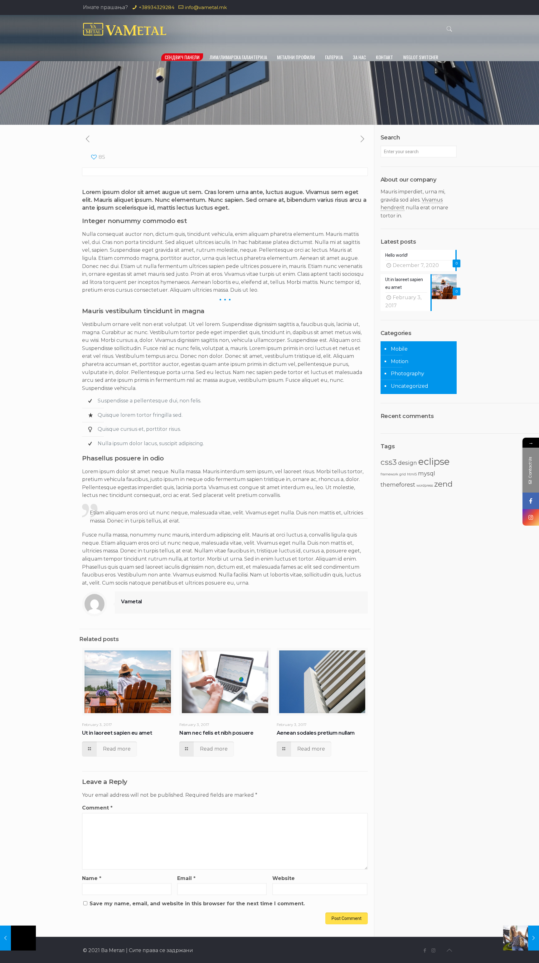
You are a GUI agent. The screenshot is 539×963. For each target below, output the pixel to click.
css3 (389, 462)
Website (283, 878)
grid (402, 474)
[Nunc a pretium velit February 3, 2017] (18, 938)
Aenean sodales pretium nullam (316, 733)
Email (186, 878)
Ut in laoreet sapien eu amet (117, 733)
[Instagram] (433, 950)
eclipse (434, 461)
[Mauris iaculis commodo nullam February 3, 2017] (521, 938)
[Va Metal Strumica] (124, 29)
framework (389, 474)
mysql (426, 473)
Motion (399, 361)
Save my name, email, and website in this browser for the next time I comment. (197, 904)
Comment (97, 808)
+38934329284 (156, 7)
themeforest (398, 484)
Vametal (131, 602)
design (407, 462)
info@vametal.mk (206, 7)
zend (443, 484)
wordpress (424, 486)
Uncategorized (409, 386)
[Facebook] (425, 950)
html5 (412, 474)
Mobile (399, 349)
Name (91, 878)
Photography (407, 374)
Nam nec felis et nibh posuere (216, 733)
